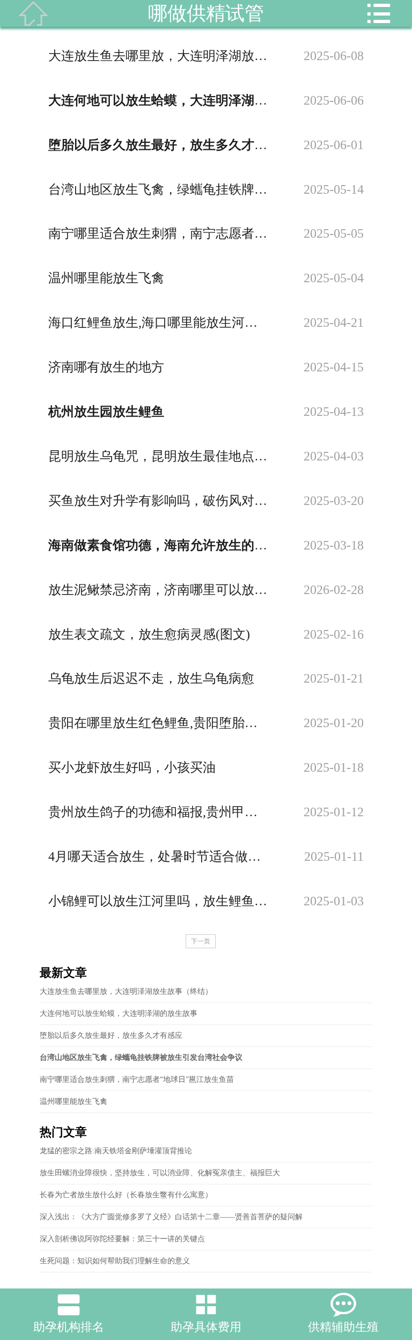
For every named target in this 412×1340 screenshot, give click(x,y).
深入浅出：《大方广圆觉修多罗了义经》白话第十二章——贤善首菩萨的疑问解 (171, 1217)
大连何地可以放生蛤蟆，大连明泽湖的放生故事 (118, 1013)
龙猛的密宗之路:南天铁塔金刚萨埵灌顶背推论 (116, 1151)
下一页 (200, 941)
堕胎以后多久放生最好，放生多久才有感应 (111, 1035)
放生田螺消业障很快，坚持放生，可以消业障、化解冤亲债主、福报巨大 (160, 1173)
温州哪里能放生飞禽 (73, 1101)
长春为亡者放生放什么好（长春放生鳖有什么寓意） (126, 1195)
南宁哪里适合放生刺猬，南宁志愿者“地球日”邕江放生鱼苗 (137, 1079)
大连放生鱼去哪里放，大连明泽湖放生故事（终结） (126, 991)
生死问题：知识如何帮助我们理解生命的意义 (115, 1261)
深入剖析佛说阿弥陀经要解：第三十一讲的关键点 (122, 1239)
